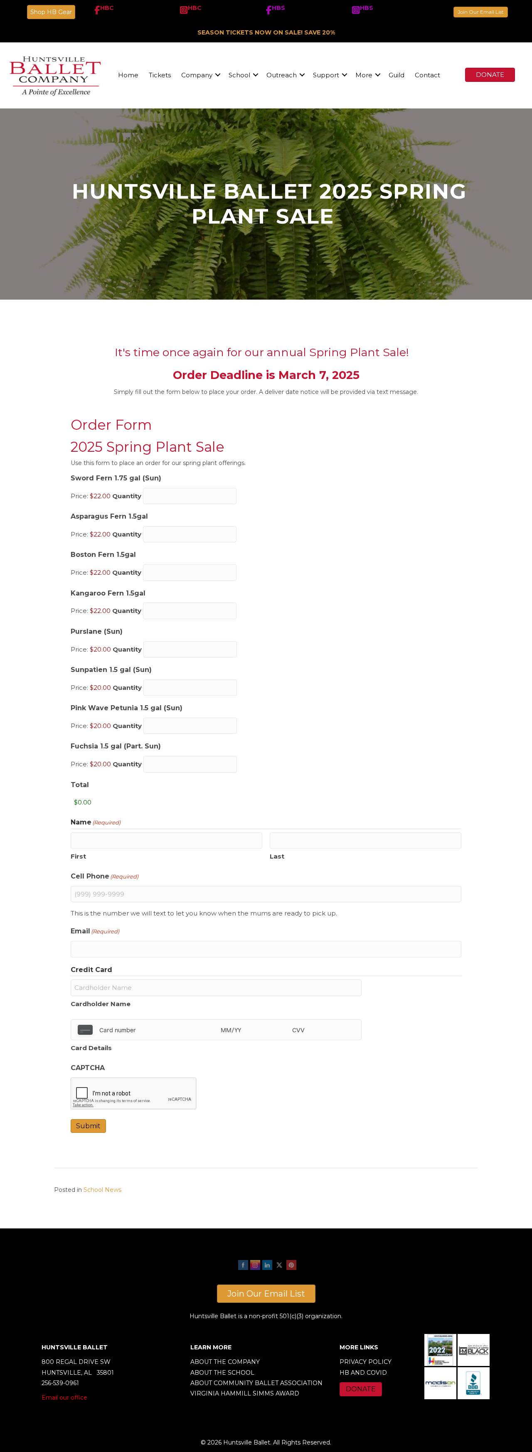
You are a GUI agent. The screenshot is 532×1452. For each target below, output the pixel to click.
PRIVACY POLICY (366, 1362)
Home (128, 75)
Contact (427, 75)
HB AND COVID (363, 1372)
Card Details (91, 1048)
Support (326, 75)
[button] (217, 75)
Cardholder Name (101, 1004)
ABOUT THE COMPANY (225, 1362)
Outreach (281, 75)
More (363, 75)
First (78, 856)
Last (277, 856)
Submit (88, 1126)
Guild (396, 75)
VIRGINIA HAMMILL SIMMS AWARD (244, 1393)
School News (102, 1190)
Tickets (160, 75)
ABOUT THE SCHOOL (222, 1372)
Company (196, 75)
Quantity (126, 496)
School (239, 75)
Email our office (64, 1397)
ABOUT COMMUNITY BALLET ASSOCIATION (256, 1383)
